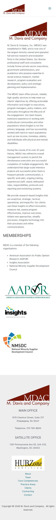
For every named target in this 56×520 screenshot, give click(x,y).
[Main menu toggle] (50, 8)
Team (28, 477)
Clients (28, 488)
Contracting (28, 491)
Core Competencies (28, 481)
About (28, 474)
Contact (28, 495)
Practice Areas (28, 484)
